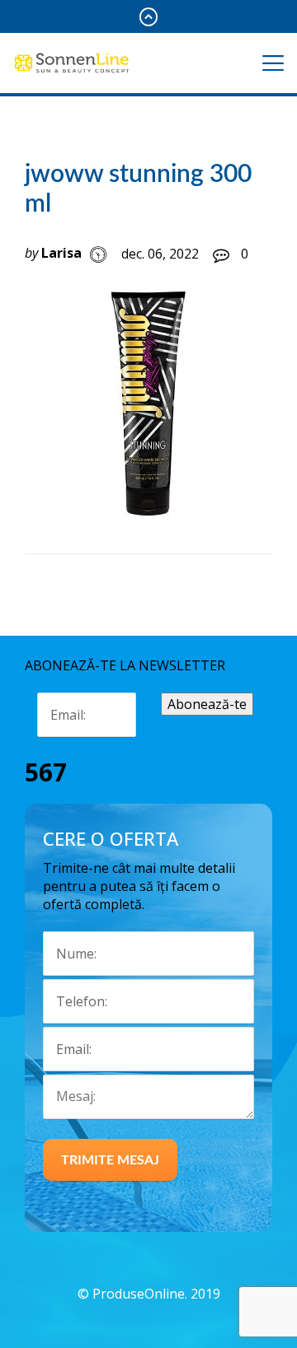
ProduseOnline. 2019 (156, 1294)
